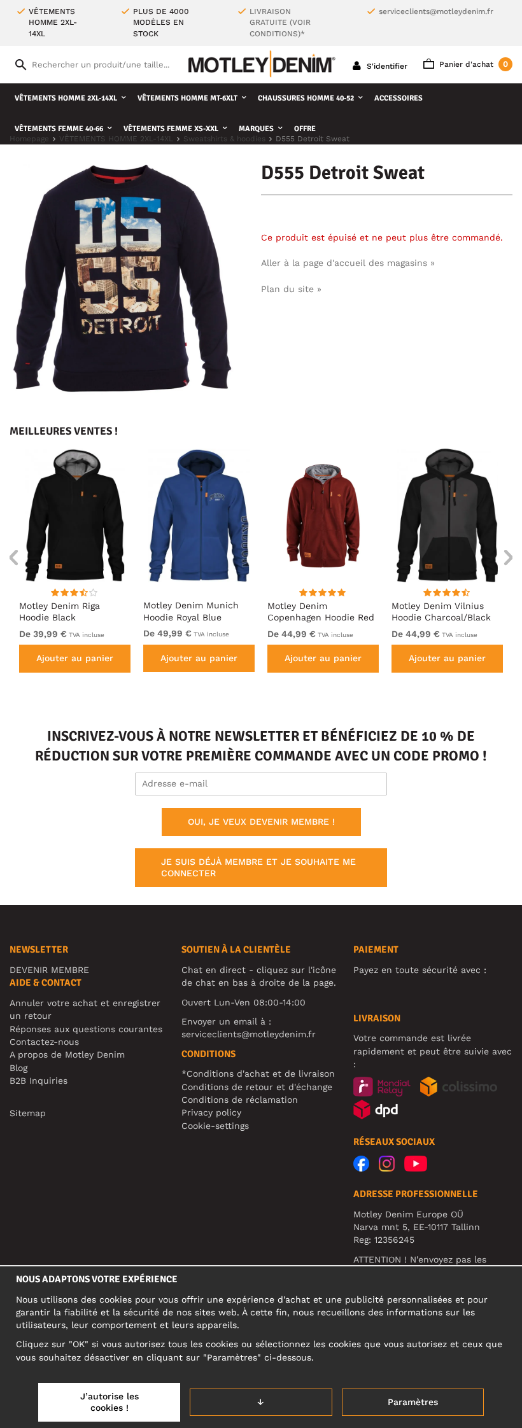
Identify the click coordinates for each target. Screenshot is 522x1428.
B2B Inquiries (38, 1080)
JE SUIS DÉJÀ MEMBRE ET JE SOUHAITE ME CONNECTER (258, 867)
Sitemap (28, 1113)
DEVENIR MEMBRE (49, 970)
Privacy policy (211, 1112)
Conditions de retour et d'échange (256, 1087)
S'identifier (385, 66)
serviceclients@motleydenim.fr (436, 11)
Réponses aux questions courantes (86, 1029)
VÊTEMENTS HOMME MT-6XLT (187, 98)
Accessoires (398, 98)
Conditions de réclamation (239, 1100)
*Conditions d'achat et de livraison (258, 1073)
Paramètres (413, 1402)
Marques (256, 129)
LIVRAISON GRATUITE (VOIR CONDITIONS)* (280, 22)
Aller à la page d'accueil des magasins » (348, 263)
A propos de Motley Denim (67, 1054)
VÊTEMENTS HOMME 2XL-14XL (66, 98)
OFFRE (305, 129)
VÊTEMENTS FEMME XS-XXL (170, 129)
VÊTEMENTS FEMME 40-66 (59, 129)
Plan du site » (291, 289)
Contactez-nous (44, 1042)
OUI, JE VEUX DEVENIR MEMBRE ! (261, 821)
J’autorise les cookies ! (109, 1402)
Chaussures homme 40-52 (306, 98)
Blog (18, 1068)
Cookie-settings (215, 1126)
